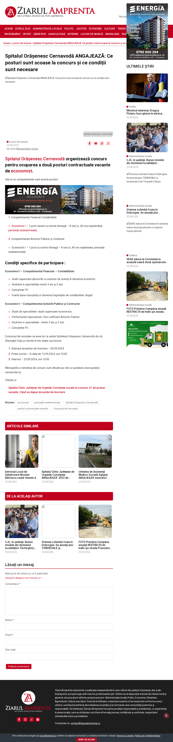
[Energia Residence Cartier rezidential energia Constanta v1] (147, 59)
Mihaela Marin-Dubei (27, 148)
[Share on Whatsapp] (102, 143)
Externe (73, 34)
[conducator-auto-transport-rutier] (147, 347)
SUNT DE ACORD (86, 739)
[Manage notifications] (166, 715)
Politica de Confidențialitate (147, 736)
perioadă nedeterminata (47, 402)
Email (9, 634)
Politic (69, 28)
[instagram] (25, 719)
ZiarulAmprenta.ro (47, 736)
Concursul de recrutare (66, 408)
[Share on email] (95, 143)
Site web (10, 649)
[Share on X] (108, 143)
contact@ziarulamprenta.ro (85, 723)
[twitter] (31, 719)
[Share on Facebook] (89, 143)
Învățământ (13, 34)
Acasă (9, 28)
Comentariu (12, 584)
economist (21, 170)
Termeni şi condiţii (125, 736)
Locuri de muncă (92, 34)
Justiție (81, 28)
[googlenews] (37, 719)
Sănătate (39, 34)
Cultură (109, 28)
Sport (27, 34)
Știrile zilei (22, 28)
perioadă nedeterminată (22, 230)
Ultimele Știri (140, 66)
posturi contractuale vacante (33, 408)
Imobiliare (112, 34)
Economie (95, 28)
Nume (9, 620)
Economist (18, 226)
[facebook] (19, 719)
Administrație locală (47, 28)
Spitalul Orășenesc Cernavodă (35, 158)
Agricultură (56, 34)
